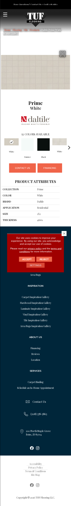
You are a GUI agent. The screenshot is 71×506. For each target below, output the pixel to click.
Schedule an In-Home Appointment (35, 387)
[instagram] (37, 448)
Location (35, 359)
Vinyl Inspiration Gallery (35, 314)
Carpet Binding (35, 382)
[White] (11, 141)
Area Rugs (35, 274)
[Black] (44, 144)
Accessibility (35, 463)
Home (7, 30)
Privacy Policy (35, 467)
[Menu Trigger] (5, 14)
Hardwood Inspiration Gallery (35, 302)
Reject (44, 259)
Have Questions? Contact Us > (28, 4)
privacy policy (35, 248)
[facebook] (32, 448)
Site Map (35, 474)
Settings (35, 265)
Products (34, 30)
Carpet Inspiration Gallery (35, 297)
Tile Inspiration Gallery (35, 320)
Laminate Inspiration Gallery (35, 308)
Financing (49, 168)
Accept (27, 259)
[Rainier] (27, 144)
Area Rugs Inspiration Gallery (35, 326)
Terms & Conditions (35, 471)
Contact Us (22, 168)
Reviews (35, 354)
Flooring (17, 30)
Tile (26, 30)
